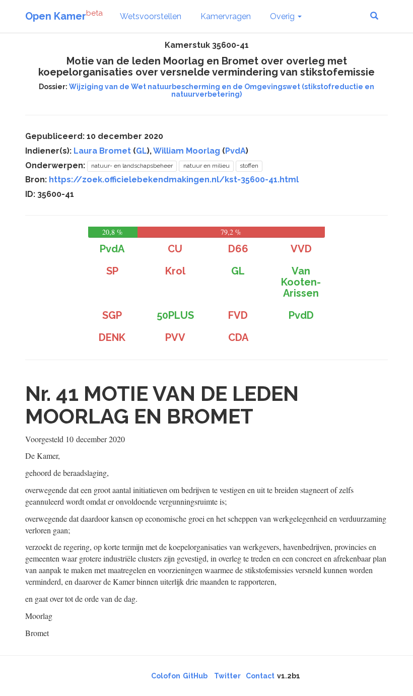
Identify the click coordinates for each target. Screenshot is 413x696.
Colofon (165, 676)
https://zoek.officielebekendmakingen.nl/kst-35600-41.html (174, 179)
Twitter (227, 676)
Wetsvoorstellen (150, 16)
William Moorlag (186, 151)
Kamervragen (225, 16)
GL (141, 151)
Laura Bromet (102, 151)
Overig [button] (283, 16)
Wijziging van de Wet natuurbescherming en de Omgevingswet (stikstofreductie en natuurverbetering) (221, 90)
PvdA (235, 151)
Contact (260, 676)
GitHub (195, 676)
